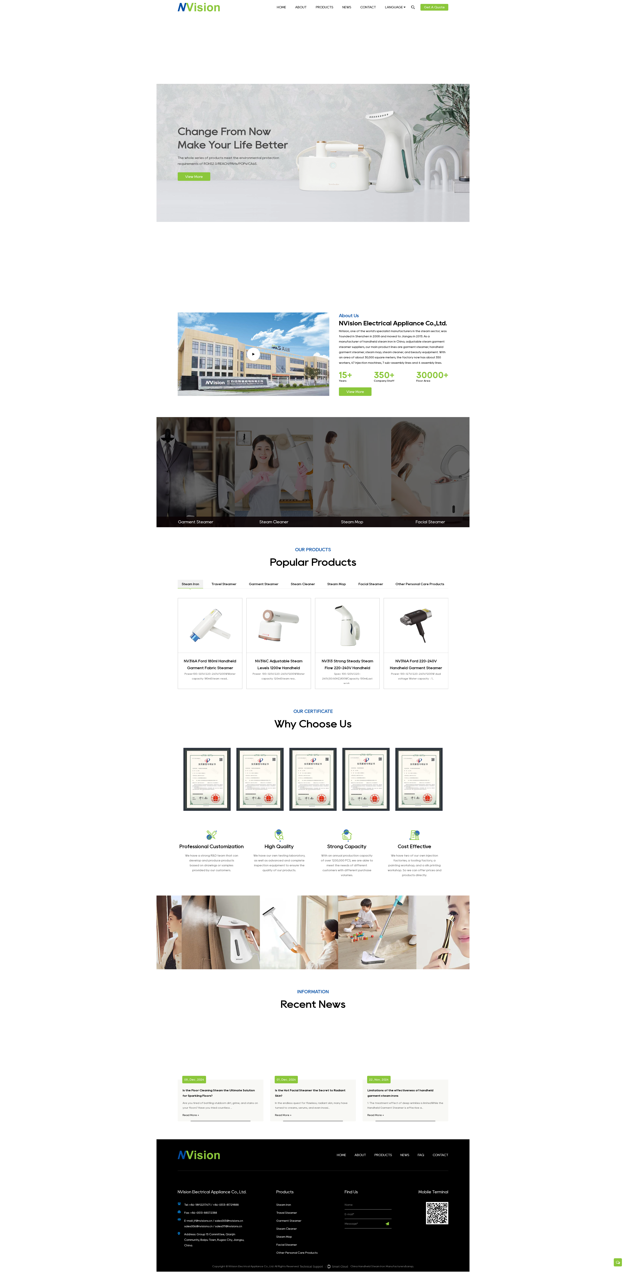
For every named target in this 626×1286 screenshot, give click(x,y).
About (301, 7)
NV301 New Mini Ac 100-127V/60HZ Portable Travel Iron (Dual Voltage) (347, 667)
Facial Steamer (286, 1244)
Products (324, 7)
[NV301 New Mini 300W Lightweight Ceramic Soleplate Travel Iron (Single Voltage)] (416, 625)
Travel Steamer (328, 13)
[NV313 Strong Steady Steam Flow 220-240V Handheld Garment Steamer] (210, 625)
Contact (368, 7)
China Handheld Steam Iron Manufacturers (377, 1266)
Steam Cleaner (335, 12)
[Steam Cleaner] (430, 472)
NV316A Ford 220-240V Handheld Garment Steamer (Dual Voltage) (279, 667)
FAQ (421, 1155)
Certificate (304, 13)
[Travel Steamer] (274, 472)
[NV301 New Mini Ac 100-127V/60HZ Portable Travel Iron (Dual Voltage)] (347, 625)
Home (281, 7)
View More (194, 176)
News (346, 7)
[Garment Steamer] (352, 472)
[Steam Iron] (195, 472)
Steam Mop (284, 1236)
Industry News (353, 13)
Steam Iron (195, 522)
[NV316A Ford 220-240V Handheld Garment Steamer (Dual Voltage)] (278, 625)
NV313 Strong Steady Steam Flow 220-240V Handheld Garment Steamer (210, 667)
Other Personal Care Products (297, 1252)
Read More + (191, 1115)
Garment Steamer (352, 522)
